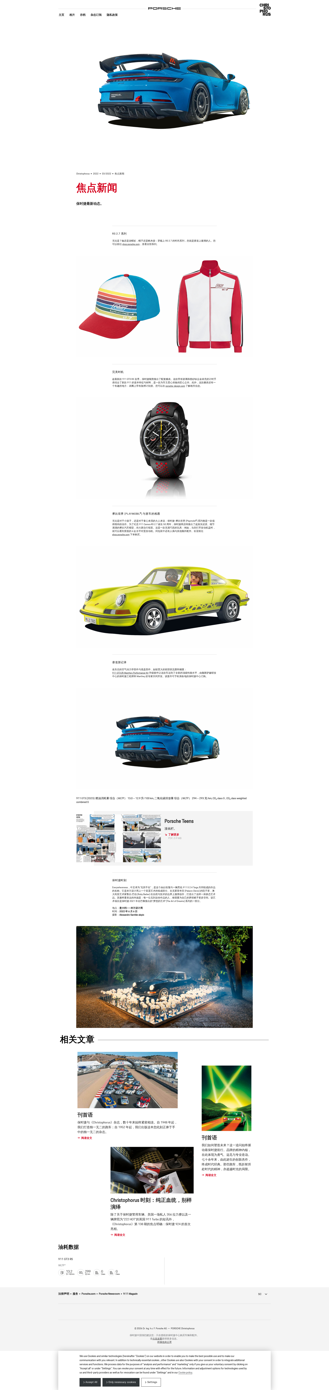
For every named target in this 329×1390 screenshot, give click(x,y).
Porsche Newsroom (109, 1294)
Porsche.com (88, 1294)
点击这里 (157, 1339)
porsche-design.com (175, 386)
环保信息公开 (164, 1342)
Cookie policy (185, 1373)
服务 (75, 1294)
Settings (152, 1382)
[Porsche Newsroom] (164, 6)
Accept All (91, 1382)
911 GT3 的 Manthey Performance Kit (130, 673)
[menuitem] (61, 15)
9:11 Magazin (130, 1294)
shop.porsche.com (131, 244)
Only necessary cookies (122, 1382)
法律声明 (63, 1294)
